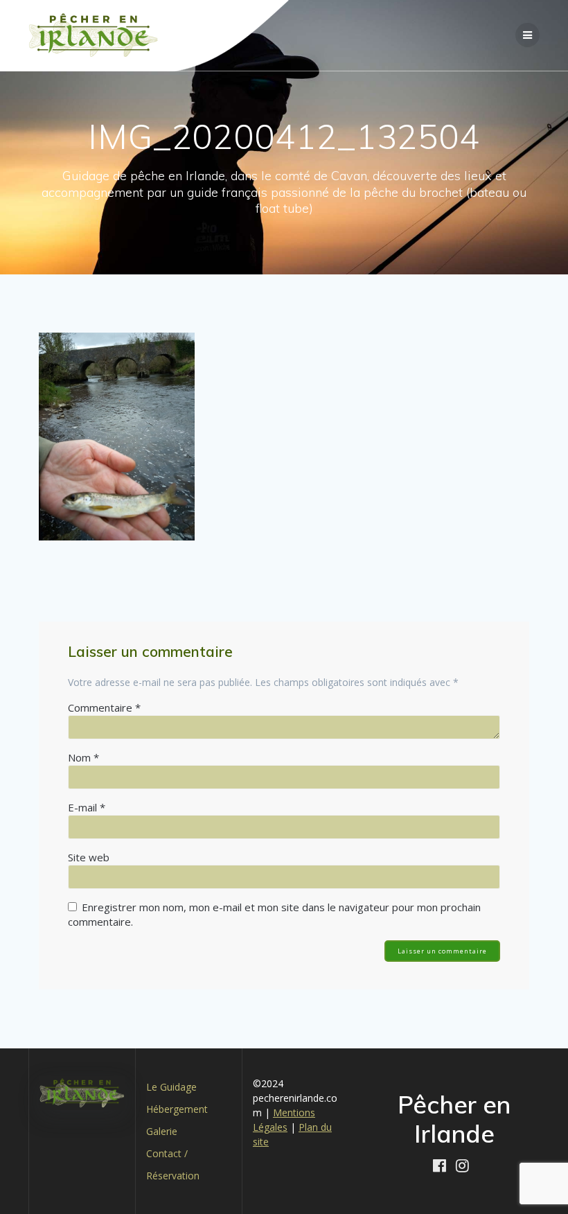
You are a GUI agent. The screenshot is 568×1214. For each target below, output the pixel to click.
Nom (83, 757)
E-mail (86, 807)
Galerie (161, 1131)
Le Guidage (171, 1086)
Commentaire (104, 707)
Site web (88, 857)
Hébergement (177, 1109)
